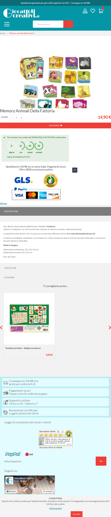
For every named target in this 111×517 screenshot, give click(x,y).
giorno (11, 152)
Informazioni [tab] (12, 461)
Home (2, 33)
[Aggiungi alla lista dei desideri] (74, 170)
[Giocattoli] (21, 13)
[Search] (68, 24)
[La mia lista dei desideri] (92, 11)
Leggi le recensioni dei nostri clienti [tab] (27, 422)
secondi (39, 152)
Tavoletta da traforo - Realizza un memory (23, 348)
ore (21, 152)
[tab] (55, 211)
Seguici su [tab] (10, 470)
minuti (30, 152)
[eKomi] (56, 439)
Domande (9, 277)
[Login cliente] (85, 11)
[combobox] (47, 24)
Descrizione (11, 211)
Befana (3, 203)
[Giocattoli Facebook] (29, 484)
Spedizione (10, 268)
